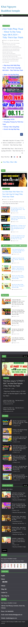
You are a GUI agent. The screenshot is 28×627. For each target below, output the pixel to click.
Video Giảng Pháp (5, 62)
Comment (23, 245)
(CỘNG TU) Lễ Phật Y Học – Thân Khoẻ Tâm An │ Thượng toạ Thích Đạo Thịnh (13, 401)
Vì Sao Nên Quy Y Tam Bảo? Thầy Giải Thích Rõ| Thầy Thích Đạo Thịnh (18, 339)
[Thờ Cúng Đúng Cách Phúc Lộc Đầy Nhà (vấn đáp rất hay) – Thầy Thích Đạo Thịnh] (5, 210)
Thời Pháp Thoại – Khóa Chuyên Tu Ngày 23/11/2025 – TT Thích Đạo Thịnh (19, 518)
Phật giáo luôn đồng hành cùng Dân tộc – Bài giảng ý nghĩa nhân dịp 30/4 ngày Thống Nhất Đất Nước (19, 506)
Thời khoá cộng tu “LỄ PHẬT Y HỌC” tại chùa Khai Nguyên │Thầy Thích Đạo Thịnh (14, 383)
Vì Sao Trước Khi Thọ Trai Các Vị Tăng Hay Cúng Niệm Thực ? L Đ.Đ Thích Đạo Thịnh (18, 251)
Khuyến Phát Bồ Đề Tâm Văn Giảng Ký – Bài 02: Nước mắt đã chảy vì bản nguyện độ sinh (18, 268)
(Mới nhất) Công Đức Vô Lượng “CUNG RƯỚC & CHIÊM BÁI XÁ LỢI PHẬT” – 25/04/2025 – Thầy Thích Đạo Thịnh (13, 143)
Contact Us (4, 592)
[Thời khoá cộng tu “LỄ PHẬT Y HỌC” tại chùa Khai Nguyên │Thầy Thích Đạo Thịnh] (15, 369)
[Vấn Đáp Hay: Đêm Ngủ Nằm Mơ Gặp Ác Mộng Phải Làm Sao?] (6, 332)
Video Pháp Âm (5, 596)
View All (25, 356)
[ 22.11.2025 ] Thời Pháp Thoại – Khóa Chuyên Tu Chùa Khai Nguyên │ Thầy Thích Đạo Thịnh (19, 494)
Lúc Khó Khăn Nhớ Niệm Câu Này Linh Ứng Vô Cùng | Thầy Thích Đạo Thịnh (12, 194)
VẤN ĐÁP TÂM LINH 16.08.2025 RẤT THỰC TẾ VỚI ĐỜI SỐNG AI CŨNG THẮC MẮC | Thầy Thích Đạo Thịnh (18, 302)
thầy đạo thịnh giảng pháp (7, 55)
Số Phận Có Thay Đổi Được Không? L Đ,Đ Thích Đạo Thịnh (20, 430)
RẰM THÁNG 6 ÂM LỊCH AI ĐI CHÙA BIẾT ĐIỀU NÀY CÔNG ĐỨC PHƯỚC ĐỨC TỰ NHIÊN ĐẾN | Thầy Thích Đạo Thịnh (20, 448)
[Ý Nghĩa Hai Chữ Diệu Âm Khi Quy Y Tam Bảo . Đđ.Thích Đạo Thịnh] (6, 260)
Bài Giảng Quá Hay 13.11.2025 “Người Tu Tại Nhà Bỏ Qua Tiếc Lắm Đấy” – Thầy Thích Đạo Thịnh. (20, 476)
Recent (14, 245)
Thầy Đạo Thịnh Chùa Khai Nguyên (8, 53)
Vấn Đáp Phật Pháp (6, 25)
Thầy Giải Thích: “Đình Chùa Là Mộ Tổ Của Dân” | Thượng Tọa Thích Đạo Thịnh (20, 438)
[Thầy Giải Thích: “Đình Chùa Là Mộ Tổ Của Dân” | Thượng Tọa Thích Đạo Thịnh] (7, 439)
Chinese (3, 585)
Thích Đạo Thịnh (14, 56)
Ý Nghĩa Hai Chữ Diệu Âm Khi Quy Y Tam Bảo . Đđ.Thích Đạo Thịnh (18, 260)
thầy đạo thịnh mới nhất (16, 55)
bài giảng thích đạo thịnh (7, 46)
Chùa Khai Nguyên (15, 46)
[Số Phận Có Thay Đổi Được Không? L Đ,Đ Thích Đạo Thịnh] (7, 431)
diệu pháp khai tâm (16, 49)
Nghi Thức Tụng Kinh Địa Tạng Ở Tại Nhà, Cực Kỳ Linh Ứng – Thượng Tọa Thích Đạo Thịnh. (20, 422)
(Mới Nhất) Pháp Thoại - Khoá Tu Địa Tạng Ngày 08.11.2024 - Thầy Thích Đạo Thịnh (11, 44)
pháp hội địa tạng (5, 50)
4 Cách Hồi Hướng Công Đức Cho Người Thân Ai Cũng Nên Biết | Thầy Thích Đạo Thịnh (18, 218)
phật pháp (4, 52)
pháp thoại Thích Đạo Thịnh (14, 50)
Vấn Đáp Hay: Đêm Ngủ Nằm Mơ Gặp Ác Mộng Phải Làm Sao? (18, 331)
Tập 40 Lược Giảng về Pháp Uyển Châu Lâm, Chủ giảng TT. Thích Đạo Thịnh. (18, 286)
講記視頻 (4, 582)
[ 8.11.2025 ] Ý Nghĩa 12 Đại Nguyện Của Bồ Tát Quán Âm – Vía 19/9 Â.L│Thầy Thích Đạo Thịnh (18, 541)
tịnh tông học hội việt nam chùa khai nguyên (10, 59)
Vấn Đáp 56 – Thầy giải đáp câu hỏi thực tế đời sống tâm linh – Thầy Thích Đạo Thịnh (20, 468)
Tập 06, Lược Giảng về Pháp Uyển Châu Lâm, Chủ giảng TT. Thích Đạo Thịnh (18, 277)
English (3, 575)
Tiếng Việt (4, 589)
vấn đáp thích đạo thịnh (14, 60)
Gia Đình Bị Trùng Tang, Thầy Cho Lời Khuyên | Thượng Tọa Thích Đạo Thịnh (18, 322)
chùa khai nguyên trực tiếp (7, 49)
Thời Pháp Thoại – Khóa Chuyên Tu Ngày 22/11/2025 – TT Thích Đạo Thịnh (19, 529)
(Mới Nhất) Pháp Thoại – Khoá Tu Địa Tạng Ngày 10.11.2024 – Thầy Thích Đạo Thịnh (12, 151)
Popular (6, 245)
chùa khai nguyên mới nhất (16, 47)
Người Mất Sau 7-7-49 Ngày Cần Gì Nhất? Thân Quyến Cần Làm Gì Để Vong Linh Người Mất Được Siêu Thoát (18, 227)
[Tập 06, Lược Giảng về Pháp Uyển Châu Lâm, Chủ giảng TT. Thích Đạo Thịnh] (6, 277)
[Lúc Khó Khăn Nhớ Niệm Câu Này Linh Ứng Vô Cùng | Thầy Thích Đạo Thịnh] (14, 180)
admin (12, 40)
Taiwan (3, 579)
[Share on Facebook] (21, 135)
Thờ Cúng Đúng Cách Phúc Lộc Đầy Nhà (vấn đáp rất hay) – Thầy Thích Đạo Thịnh (18, 209)
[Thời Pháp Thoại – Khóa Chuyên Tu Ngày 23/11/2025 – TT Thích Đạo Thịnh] (6, 520)
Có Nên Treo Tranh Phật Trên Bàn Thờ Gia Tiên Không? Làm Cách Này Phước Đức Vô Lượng (18, 237)
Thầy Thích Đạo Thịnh (6, 56)
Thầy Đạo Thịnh (9, 52)
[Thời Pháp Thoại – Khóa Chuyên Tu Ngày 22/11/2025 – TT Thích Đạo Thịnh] (6, 531)
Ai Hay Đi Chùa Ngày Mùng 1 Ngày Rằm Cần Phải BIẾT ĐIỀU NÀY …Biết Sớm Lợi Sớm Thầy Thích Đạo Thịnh (18, 312)
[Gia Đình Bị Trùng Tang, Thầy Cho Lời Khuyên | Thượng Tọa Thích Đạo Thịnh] (6, 323)
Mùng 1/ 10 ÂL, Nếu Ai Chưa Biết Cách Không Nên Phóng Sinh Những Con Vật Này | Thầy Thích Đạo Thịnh (19, 458)
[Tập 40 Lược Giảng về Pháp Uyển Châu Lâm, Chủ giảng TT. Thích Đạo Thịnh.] (6, 286)
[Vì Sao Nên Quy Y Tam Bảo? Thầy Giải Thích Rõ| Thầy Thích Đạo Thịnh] (6, 340)
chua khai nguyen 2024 (6, 47)
